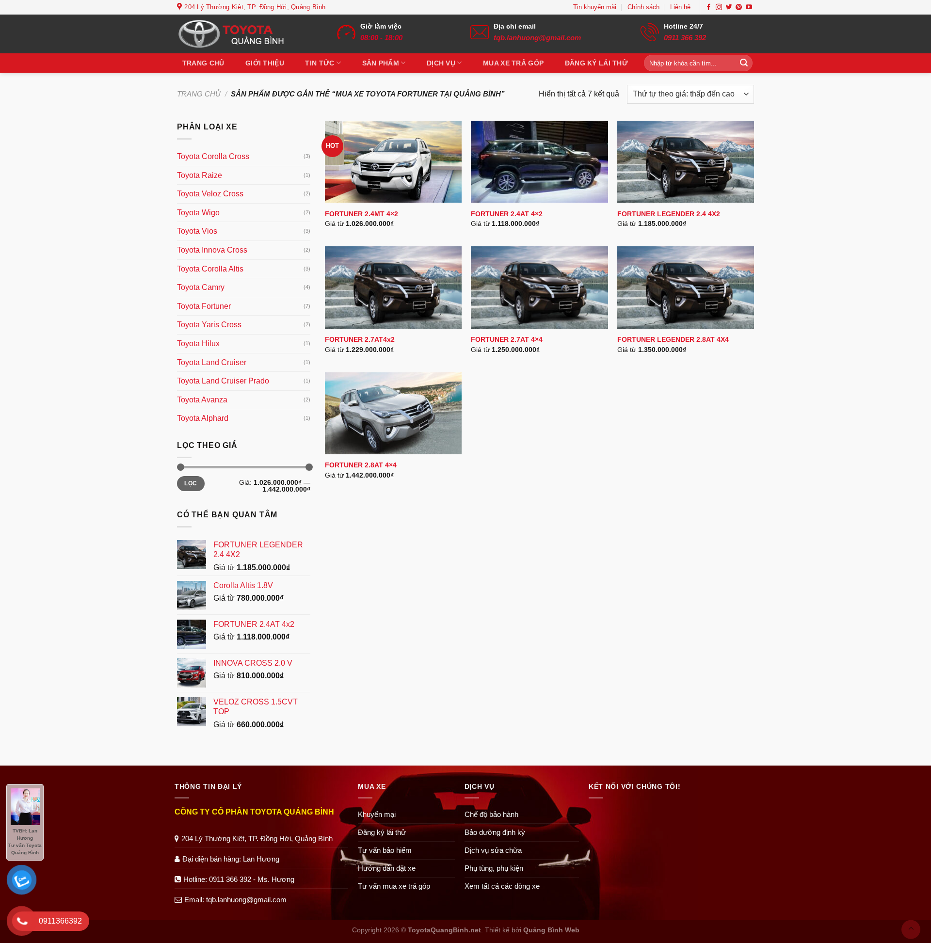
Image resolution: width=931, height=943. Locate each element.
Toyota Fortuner (204, 306)
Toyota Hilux (198, 343)
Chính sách (643, 7)
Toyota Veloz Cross (210, 194)
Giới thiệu (264, 63)
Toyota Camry (201, 287)
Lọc (190, 483)
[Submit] (744, 63)
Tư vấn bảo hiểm (385, 850)
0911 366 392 (685, 37)
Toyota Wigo (198, 212)
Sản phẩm (380, 63)
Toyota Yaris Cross (209, 324)
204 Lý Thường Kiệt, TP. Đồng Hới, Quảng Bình (257, 838)
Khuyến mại (377, 814)
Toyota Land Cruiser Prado (223, 381)
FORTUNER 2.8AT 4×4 (361, 465)
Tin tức (319, 63)
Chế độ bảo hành (491, 814)
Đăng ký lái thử (596, 63)
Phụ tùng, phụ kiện (494, 868)
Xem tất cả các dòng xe (502, 886)
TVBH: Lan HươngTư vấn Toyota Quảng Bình (25, 841)
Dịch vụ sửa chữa (493, 850)
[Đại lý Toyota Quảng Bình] (237, 34)
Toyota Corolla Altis (210, 269)
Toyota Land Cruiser (211, 362)
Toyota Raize (199, 175)
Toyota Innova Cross (212, 250)
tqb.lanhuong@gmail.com (537, 37)
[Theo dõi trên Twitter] (729, 7)
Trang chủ (203, 63)
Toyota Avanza (202, 400)
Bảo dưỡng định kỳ (495, 832)
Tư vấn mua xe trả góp (394, 886)
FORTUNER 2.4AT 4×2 (507, 214)
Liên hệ (680, 7)
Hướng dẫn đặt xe (387, 868)
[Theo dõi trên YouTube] (749, 7)
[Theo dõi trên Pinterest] (739, 7)
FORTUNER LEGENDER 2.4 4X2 (668, 214)
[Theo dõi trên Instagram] (719, 7)
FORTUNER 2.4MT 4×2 (361, 214)
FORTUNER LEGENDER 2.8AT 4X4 (673, 339)
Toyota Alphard (202, 418)
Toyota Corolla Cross (213, 156)
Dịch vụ (441, 63)
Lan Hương (261, 859)
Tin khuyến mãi (594, 7)
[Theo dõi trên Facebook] (709, 7)
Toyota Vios (197, 231)
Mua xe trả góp (513, 63)
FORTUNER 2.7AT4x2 (360, 339)
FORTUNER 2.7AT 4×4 (507, 339)
